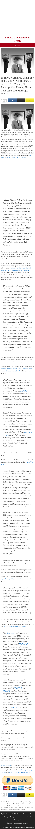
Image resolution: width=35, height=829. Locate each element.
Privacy (6, 817)
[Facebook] (12, 100)
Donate (25, 814)
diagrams (10, 633)
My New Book (5, 814)
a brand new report (15, 137)
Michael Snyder (6, 765)
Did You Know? (26, 817)
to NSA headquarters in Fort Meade (15, 626)
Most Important (18, 820)
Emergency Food (15, 817)
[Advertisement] (17, 17)
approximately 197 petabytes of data (12, 579)
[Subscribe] (29, 100)
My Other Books (16, 814)
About (31, 814)
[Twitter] (21, 100)
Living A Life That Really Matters (19, 772)
